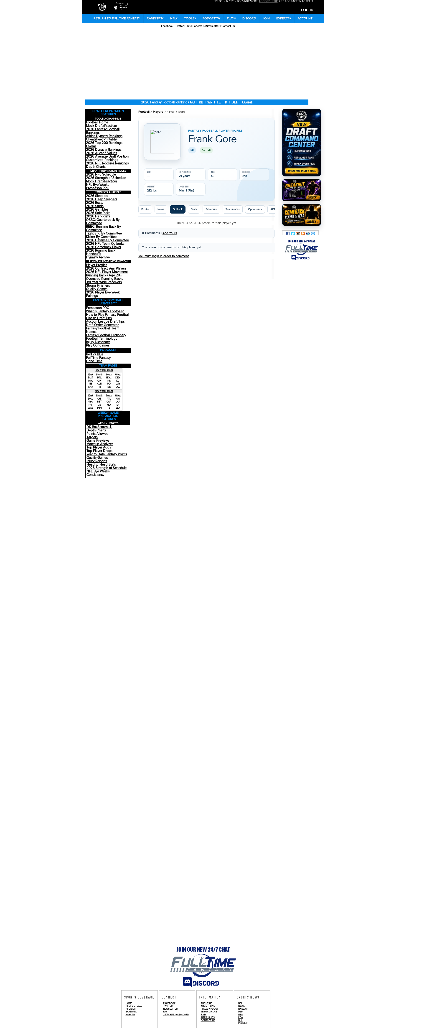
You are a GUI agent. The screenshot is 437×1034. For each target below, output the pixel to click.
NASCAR (130, 1014)
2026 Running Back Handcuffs (100, 252)
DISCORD (249, 18)
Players (158, 112)
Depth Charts (96, 167)
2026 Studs (95, 206)
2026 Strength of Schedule (106, 178)
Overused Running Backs (104, 279)
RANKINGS (155, 18)
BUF (90, 377)
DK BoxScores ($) (99, 427)
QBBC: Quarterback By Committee (102, 221)
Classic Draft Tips (99, 318)
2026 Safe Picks (98, 213)
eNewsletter (211, 26)
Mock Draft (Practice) (101, 126)
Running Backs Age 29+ (104, 275)
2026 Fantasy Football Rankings (102, 131)
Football (144, 112)
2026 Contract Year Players (106, 268)
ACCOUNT (305, 18)
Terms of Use (209, 1011)
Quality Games (96, 289)
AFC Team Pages (104, 370)
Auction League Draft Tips (105, 321)
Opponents (255, 209)
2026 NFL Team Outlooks (105, 244)
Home (129, 1003)
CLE (99, 383)
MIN (99, 407)
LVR (118, 383)
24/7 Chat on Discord (176, 1014)
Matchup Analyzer (99, 444)
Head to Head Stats (101, 464)
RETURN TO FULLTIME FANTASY (117, 18)
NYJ (90, 386)
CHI (99, 398)
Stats (194, 209)
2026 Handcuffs (98, 216)
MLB (240, 1011)
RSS (188, 26)
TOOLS (190, 18)
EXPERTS (283, 18)
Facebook (167, 26)
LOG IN (307, 10)
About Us (206, 1003)
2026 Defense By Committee (107, 240)
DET (99, 401)
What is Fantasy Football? (105, 311)
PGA (240, 1017)
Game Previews (97, 440)
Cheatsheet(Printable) (101, 139)
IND (109, 380)
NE (90, 383)
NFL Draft (132, 1009)
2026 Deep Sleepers (101, 199)
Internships (208, 1017)
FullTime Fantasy (98, 358)
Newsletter (170, 1009)
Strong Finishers (98, 285)
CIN (99, 380)
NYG (90, 401)
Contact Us (228, 26)
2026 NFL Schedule (101, 174)
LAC (118, 386)
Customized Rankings (102, 160)
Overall (247, 102)
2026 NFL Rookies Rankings (107, 163)
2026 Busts (94, 203)
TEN (109, 386)
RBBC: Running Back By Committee (103, 228)
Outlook (178, 209)
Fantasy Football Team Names (102, 330)
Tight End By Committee (104, 233)
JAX (109, 383)
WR (209, 102)
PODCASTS (211, 18)
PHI (90, 404)
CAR (109, 401)
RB (201, 102)
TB (108, 407)
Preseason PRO (97, 188)
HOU (109, 377)
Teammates (233, 209)
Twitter (179, 26)
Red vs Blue (94, 354)
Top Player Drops (99, 451)
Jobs (203, 1014)
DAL (90, 398)
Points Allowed (97, 434)
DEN (117, 377)
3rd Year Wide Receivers (104, 282)
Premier (242, 1023)
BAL (99, 377)
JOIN (266, 18)
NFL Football (134, 1006)
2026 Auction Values (101, 153)
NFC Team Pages (104, 391)
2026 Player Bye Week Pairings (103, 294)
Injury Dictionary (98, 342)
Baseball (131, 1011)
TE (219, 102)
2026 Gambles (97, 209)
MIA (90, 380)
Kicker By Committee (101, 237)
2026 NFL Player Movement (107, 272)
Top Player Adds (98, 447)
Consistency (95, 475)
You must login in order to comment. (163, 256)
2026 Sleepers (97, 196)
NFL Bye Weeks (97, 185)
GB (99, 404)
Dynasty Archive (98, 257)
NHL (240, 1020)
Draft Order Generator (102, 325)
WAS (90, 407)
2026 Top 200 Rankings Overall (104, 144)
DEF (234, 102)
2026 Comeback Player (103, 247)
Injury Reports (96, 461)
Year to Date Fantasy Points (106, 454)
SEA (118, 407)
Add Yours (170, 233)
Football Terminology (101, 338)
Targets (92, 437)
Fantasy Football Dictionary (106, 335)
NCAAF (242, 1006)
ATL (109, 398)
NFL (174, 18)
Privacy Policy (209, 1009)
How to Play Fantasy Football (107, 315)
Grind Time (94, 361)
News (161, 209)
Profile (145, 209)
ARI (118, 398)
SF (118, 404)
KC (117, 380)
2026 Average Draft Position (107, 156)
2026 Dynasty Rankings (104, 150)
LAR (118, 401)
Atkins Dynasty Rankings (104, 136)
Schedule (211, 209)
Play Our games (97, 345)
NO (109, 404)
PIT (99, 386)
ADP (273, 209)
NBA (240, 1014)
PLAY (231, 18)
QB (192, 102)
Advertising (208, 1006)
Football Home (97, 122)
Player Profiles (96, 265)
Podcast (197, 26)
